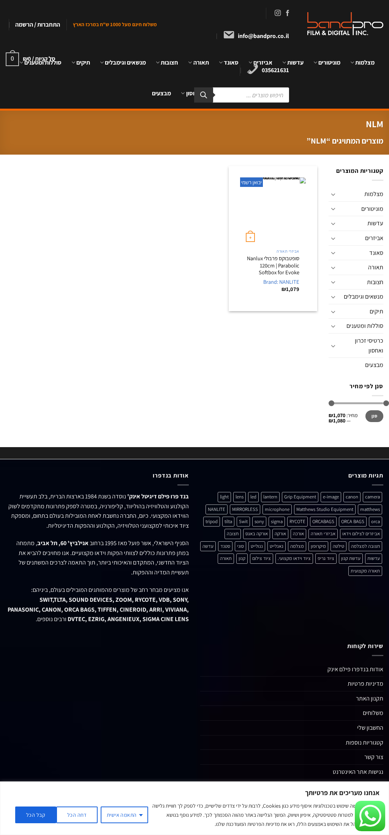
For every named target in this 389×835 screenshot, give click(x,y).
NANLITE (216, 509)
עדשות (295, 62)
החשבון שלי (370, 728)
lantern (270, 496)
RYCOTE (297, 521)
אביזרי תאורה (323, 533)
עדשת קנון (351, 558)
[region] (194, 808)
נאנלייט (276, 546)
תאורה (375, 268)
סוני (240, 546)
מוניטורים (329, 62)
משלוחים (373, 713)
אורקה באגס (256, 533)
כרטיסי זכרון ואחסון (369, 346)
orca (375, 521)
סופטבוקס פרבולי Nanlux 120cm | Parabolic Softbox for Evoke (273, 265)
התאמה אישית (122, 814)
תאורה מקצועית (365, 571)
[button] (37, 25)
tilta (228, 521)
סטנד (225, 546)
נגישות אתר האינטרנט (358, 772)
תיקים (376, 311)
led (253, 496)
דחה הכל (77, 814)
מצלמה (297, 546)
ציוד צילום (261, 558)
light (224, 496)
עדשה (207, 546)
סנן (375, 416)
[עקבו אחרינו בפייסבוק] (288, 13)
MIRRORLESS (245, 509)
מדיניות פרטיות (365, 684)
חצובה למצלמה (365, 546)
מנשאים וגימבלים (363, 297)
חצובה (233, 533)
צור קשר (373, 757)
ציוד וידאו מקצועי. (294, 558)
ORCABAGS (323, 521)
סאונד (376, 253)
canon (352, 496)
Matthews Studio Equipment (324, 509)
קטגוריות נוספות (364, 742)
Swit (243, 521)
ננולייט (257, 546)
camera (372, 496)
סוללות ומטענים (364, 326)
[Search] (203, 95)
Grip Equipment (300, 496)
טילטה (338, 546)
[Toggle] (333, 194)
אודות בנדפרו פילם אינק (355, 669)
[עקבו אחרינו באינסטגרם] (278, 13)
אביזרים (374, 238)
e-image (331, 496)
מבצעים (161, 93)
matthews (370, 509)
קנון (242, 558)
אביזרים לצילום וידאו (361, 533)
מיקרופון (318, 546)
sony (259, 521)
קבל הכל (35, 814)
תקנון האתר (369, 698)
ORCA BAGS (352, 521)
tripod (212, 521)
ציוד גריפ (326, 558)
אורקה (280, 533)
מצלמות (365, 62)
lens (240, 496)
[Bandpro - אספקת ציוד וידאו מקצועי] (343, 24)
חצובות (375, 282)
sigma (277, 521)
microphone (277, 509)
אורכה (298, 533)
